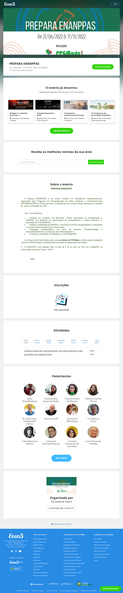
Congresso (37, 551)
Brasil (16, 569)
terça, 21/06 (26, 341)
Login (115, 4)
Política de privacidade (89, 591)
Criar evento (98, 539)
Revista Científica (69, 542)
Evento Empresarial (40, 539)
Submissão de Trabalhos (72, 557)
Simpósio (36, 554)
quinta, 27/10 (73, 341)
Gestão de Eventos (70, 551)
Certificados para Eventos (73, 573)
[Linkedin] (11, 552)
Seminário (36, 557)
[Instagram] (16, 552)
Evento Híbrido (38, 548)
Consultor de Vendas (101, 548)
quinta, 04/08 (37, 341)
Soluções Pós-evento (71, 554)
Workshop (36, 560)
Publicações (68, 539)
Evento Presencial (39, 542)
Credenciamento (70, 576)
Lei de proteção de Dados (69, 591)
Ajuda (96, 560)
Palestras (36, 569)
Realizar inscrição (103, 67)
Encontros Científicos (40, 573)
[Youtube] (20, 552)
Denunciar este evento (62, 524)
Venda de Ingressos (71, 548)
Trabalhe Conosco (22, 591)
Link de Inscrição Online (72, 566)
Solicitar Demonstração (102, 545)
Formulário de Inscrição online (74, 563)
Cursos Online (38, 566)
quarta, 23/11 (85, 341)
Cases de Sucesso (100, 542)
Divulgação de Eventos (72, 545)
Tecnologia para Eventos (72, 560)
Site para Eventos (70, 569)
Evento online (38, 545)
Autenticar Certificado (101, 554)
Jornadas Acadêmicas (40, 563)
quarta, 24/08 (49, 341)
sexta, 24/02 (96, 341)
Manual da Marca (38, 591)
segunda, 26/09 (61, 341)
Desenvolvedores (100, 557)
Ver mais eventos (61, 131)
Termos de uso (51, 591)
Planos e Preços (99, 551)
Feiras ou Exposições (40, 576)
